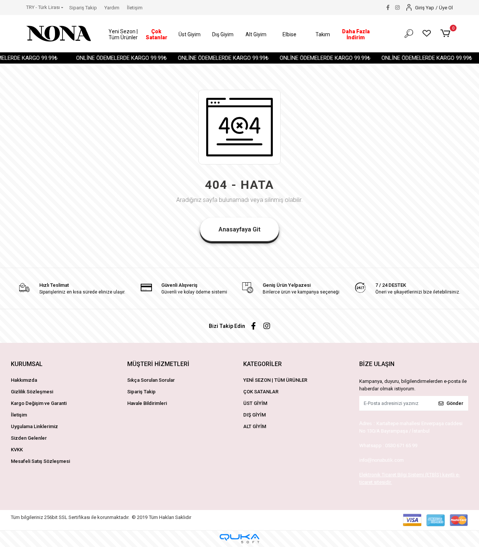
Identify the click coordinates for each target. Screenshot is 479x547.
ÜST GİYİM (255, 403)
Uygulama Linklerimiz (34, 426)
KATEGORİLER (262, 364)
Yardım (111, 7)
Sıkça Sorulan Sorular (151, 380)
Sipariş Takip (83, 7)
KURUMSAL (27, 364)
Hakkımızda (24, 380)
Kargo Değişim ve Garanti (39, 403)
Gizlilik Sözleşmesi (32, 391)
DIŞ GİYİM (254, 415)
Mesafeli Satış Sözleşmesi (40, 461)
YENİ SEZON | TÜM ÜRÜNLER (275, 380)
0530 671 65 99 (401, 445)
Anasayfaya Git (239, 229)
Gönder (454, 403)
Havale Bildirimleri (147, 403)
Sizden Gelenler (29, 438)
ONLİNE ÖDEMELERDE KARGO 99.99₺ (117, 58)
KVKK (17, 449)
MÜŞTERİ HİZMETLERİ (158, 364)
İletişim (135, 7)
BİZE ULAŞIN (376, 364)
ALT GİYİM (254, 426)
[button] (123, 34)
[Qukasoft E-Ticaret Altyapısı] (239, 538)
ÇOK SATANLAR (260, 391)
